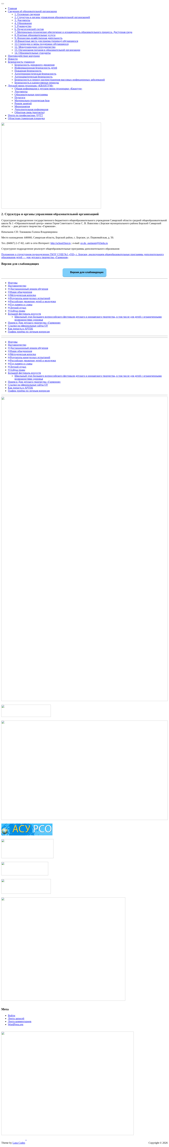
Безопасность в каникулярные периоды (37, 82)
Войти (11, 1015)
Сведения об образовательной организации (32, 11)
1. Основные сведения (27, 14)
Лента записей (16, 1018)
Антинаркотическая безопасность (33, 76)
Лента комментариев (19, 1021)
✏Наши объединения (20, 292)
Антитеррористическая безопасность (35, 73)
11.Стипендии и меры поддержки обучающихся (41, 44)
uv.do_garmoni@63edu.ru (94, 243)
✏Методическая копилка (22, 295)
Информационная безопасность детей (36, 67)
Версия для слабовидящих (86, 272)
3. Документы (22, 20)
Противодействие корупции (24, 55)
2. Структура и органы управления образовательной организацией (52, 17)
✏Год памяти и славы (20, 304)
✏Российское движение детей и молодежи (32, 301)
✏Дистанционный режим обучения (28, 288)
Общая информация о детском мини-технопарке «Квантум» (48, 88)
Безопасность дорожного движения (34, 64)
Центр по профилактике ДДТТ (25, 115)
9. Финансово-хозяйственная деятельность (38, 38)
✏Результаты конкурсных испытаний (29, 298)
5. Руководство (23, 26)
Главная (12, 8)
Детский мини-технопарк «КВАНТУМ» (30, 85)
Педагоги (20, 97)
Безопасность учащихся (21, 61)
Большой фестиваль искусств (24, 313)
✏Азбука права (16, 310)
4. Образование (23, 23)
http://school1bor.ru (61, 243)
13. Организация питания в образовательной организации (47, 50)
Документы (21, 91)
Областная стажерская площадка (26, 118)
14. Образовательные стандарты (33, 53)
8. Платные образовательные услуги (35, 35)
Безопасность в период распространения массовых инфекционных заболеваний (60, 79)
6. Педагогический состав (29, 29)
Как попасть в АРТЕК (20, 328)
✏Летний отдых (17, 307)
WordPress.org (15, 1024)
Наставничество (17, 285)
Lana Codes (19, 1142)
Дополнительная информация (31, 109)
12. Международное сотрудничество (35, 47)
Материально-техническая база (32, 100)
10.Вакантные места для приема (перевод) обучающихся (46, 41)
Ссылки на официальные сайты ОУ (28, 325)
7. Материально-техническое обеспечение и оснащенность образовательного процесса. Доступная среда (73, 32)
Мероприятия (22, 106)
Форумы (12, 282)
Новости (13, 58)
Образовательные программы (31, 94)
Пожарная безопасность (28, 70)
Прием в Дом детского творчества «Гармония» (34, 322)
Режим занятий (23, 103)
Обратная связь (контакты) (30, 112)
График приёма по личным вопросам (29, 331)
